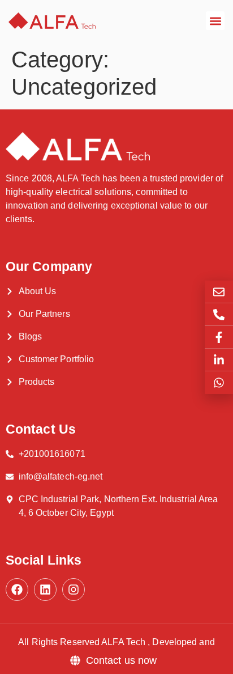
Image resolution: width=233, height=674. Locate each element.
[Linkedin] (45, 589)
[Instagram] (73, 589)
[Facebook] (17, 589)
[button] (215, 20)
